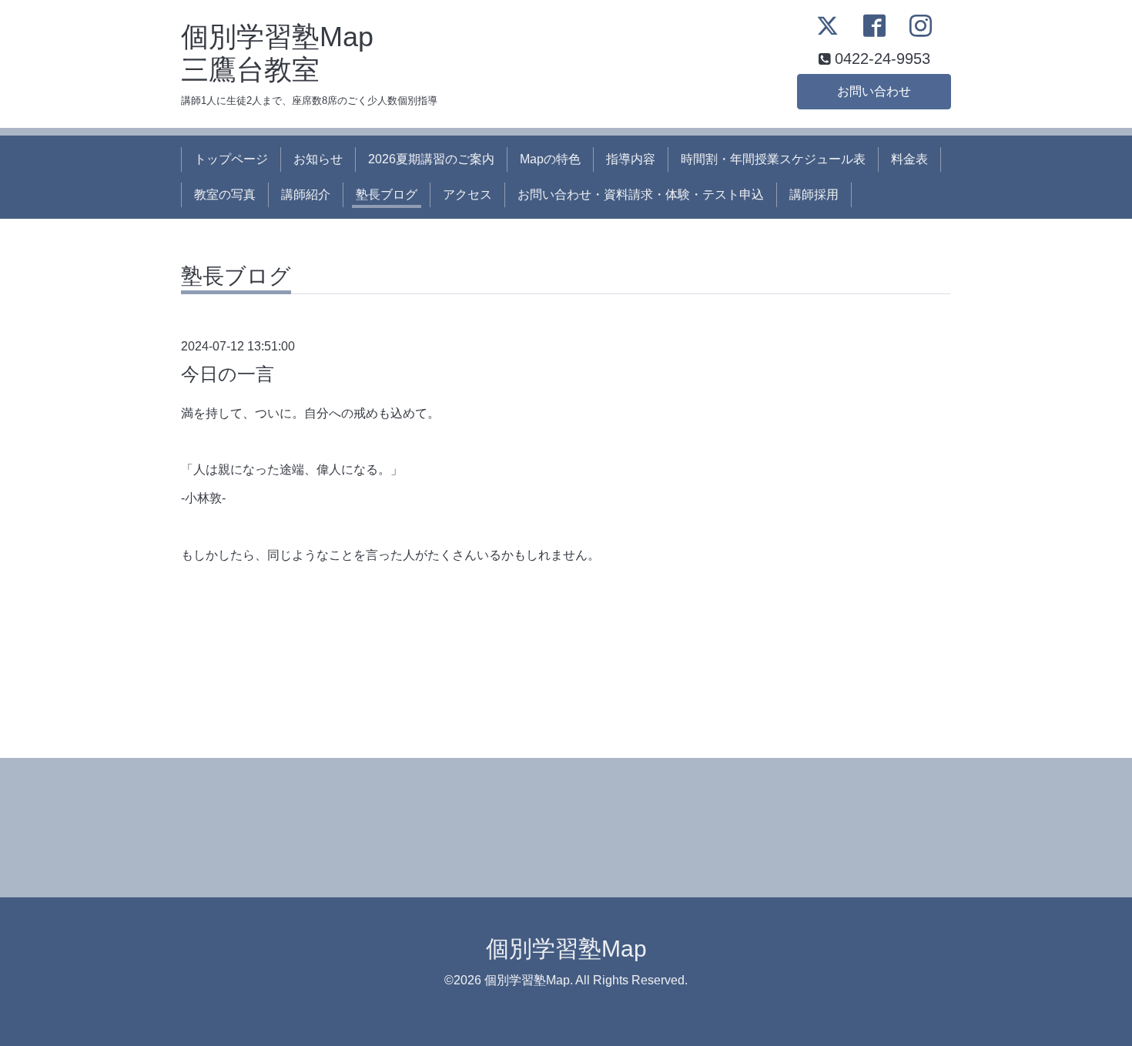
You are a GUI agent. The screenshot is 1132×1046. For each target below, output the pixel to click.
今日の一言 (227, 374)
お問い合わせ (874, 91)
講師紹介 (305, 194)
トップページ (231, 159)
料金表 (909, 159)
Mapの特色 (550, 159)
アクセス (467, 194)
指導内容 (630, 159)
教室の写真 (225, 194)
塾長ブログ (386, 194)
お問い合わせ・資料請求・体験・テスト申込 (640, 194)
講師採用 (814, 194)
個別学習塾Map (566, 948)
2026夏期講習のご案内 (431, 159)
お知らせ (318, 159)
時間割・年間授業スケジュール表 (773, 159)
